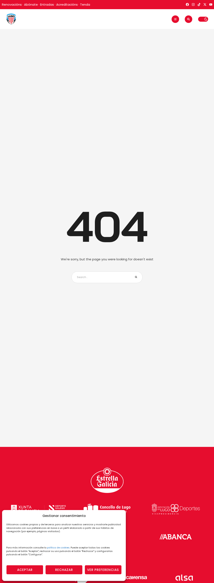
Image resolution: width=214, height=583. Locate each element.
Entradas (47, 4)
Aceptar (25, 570)
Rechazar (64, 570)
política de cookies (58, 547)
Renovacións (12, 4)
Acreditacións (67, 4)
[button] (175, 19)
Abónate (31, 4)
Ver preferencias (103, 570)
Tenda (85, 4)
